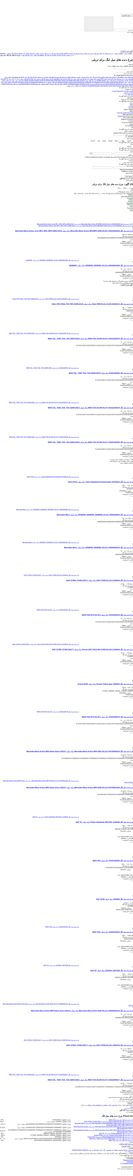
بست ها (61, 55)
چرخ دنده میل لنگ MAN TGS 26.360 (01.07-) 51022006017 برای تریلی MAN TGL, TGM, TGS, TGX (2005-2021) (90, 1080)
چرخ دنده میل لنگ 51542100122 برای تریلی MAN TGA (112, 932)
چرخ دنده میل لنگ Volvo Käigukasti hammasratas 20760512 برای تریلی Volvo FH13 (100, 482)
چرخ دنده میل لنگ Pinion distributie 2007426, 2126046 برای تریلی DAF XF (104, 822)
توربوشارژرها (85, 53)
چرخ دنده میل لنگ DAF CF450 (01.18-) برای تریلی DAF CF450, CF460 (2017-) (108, 1121)
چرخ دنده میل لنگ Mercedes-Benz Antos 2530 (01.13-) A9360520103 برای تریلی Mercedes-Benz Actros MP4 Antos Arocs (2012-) (82, 1011)
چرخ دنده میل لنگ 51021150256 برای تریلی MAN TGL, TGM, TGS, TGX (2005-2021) (101, 373)
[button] (66, 41)
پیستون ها (70, 53)
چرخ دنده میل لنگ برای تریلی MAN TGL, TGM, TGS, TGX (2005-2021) (111, 1138)
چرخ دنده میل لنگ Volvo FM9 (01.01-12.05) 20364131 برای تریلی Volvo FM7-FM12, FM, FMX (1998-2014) (92, 304)
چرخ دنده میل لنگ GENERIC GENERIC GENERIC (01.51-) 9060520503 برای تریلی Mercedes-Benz (95, 515)
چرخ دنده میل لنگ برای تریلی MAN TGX (121, 1140)
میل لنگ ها (55, 55)
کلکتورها (64, 53)
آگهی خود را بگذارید (126, 285)
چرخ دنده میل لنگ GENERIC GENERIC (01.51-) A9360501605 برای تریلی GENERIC (101, 265)
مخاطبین (121, 1144)
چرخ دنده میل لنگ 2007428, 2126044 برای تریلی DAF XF (111, 971)
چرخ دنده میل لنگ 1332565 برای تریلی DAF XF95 (114, 899)
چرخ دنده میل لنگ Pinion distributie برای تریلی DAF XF (116, 1133)
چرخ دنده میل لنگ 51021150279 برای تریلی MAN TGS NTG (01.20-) (107, 717)
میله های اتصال (30, 53)
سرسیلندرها (77, 53)
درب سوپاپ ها (68, 55)
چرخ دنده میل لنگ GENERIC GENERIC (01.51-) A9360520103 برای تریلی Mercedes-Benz (98, 547)
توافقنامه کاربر (95, 1105)
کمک (126, 1144)
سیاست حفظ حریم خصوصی (114, 1150)
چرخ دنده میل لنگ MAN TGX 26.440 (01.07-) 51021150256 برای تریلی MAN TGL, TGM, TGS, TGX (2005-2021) (90, 442)
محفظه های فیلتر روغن (37, 55)
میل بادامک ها (21, 53)
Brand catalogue (83, 1150)
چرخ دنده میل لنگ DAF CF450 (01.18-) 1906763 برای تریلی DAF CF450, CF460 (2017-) (99, 1045)
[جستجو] (99, 24)
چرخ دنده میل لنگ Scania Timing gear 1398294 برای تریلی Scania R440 (105, 684)
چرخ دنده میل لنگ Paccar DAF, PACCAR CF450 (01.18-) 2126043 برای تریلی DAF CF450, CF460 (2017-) (92, 649)
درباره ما (130, 1144)
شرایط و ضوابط (128, 1150)
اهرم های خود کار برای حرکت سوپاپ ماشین (48, 53)
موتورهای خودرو (94, 53)
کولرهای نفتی (26, 55)
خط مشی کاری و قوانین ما (109, 1105)
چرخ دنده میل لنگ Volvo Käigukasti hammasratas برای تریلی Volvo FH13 (110, 1137)
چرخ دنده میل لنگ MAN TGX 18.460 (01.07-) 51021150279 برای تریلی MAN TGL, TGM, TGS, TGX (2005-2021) (90, 339)
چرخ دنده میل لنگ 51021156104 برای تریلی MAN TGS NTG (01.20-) (107, 615)
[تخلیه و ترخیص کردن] (132, 70)
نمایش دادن (128, 176)
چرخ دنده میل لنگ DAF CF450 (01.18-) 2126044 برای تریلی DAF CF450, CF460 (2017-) (99, 580)
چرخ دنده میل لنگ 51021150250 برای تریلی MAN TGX (113, 861)
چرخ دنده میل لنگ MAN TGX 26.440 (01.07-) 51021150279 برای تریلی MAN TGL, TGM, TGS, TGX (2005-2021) (90, 408)
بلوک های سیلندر (12, 53)
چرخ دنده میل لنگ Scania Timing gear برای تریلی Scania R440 (113, 1135)
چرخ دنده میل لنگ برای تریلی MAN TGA (121, 1120)
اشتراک (130, 1103)
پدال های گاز (48, 55)
